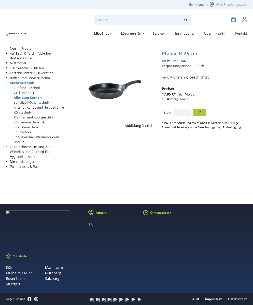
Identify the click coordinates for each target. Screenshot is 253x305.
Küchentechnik (22, 83)
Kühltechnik (22, 112)
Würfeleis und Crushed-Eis (29, 152)
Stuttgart (13, 284)
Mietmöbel (18, 63)
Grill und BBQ (24, 93)
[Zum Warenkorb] (233, 20)
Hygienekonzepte (23, 156)
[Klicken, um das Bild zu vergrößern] (113, 88)
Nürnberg (53, 273)
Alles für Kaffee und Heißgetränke (39, 107)
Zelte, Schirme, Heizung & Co (31, 147)
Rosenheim (15, 278)
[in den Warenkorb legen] (199, 112)
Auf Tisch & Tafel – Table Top (30, 53)
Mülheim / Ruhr (19, 273)
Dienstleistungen (22, 161)
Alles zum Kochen (28, 98)
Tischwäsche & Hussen (27, 68)
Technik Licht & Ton (24, 166)
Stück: (168, 112)
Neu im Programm (24, 48)
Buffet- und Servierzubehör (30, 78)
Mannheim (54, 267)
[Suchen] (185, 20)
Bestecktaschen (21, 58)
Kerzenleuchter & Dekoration (31, 73)
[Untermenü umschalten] (7, 53)
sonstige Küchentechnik (31, 102)
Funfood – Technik (27, 88)
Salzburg (52, 278)
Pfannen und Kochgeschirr (34, 117)
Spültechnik (22, 132)
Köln (9, 267)
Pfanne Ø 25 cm (179, 53)
